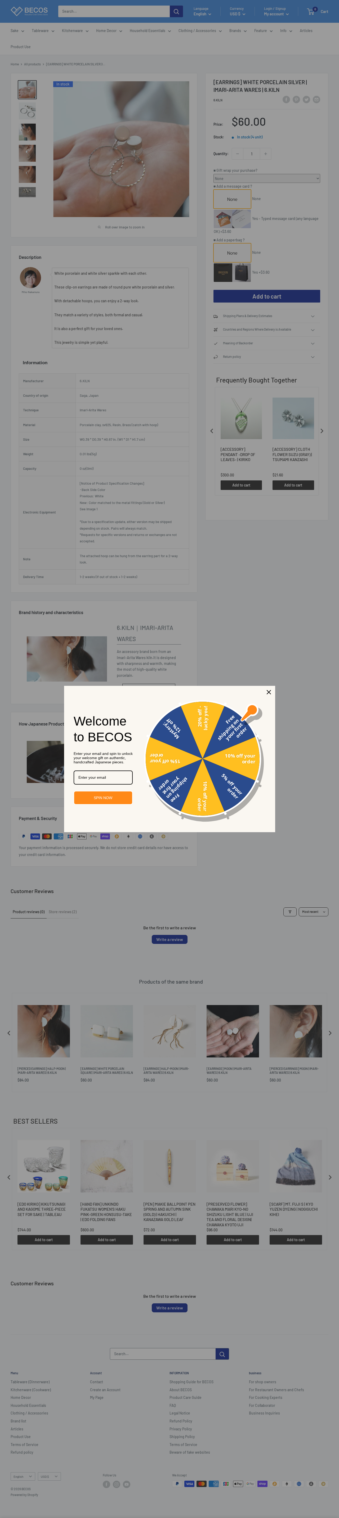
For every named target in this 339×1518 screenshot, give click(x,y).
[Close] (268, 692)
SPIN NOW (103, 798)
